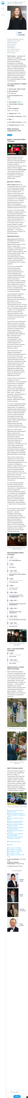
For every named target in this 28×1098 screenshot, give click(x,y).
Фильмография (11, 47)
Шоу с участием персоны (13, 49)
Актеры (10, 844)
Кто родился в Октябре (14, 848)
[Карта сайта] (3, 15)
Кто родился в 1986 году (15, 851)
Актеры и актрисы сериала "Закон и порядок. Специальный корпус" (16, 815)
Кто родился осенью (14, 853)
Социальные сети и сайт (13, 40)
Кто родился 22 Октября (15, 849)
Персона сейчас (11, 52)
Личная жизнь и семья (13, 51)
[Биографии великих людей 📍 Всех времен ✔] (3, 3)
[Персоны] (3, 9)
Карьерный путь (11, 46)
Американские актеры (14, 841)
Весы (21, 102)
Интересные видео (12, 42)
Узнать (9, 99)
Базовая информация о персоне (15, 39)
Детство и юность (11, 44)
